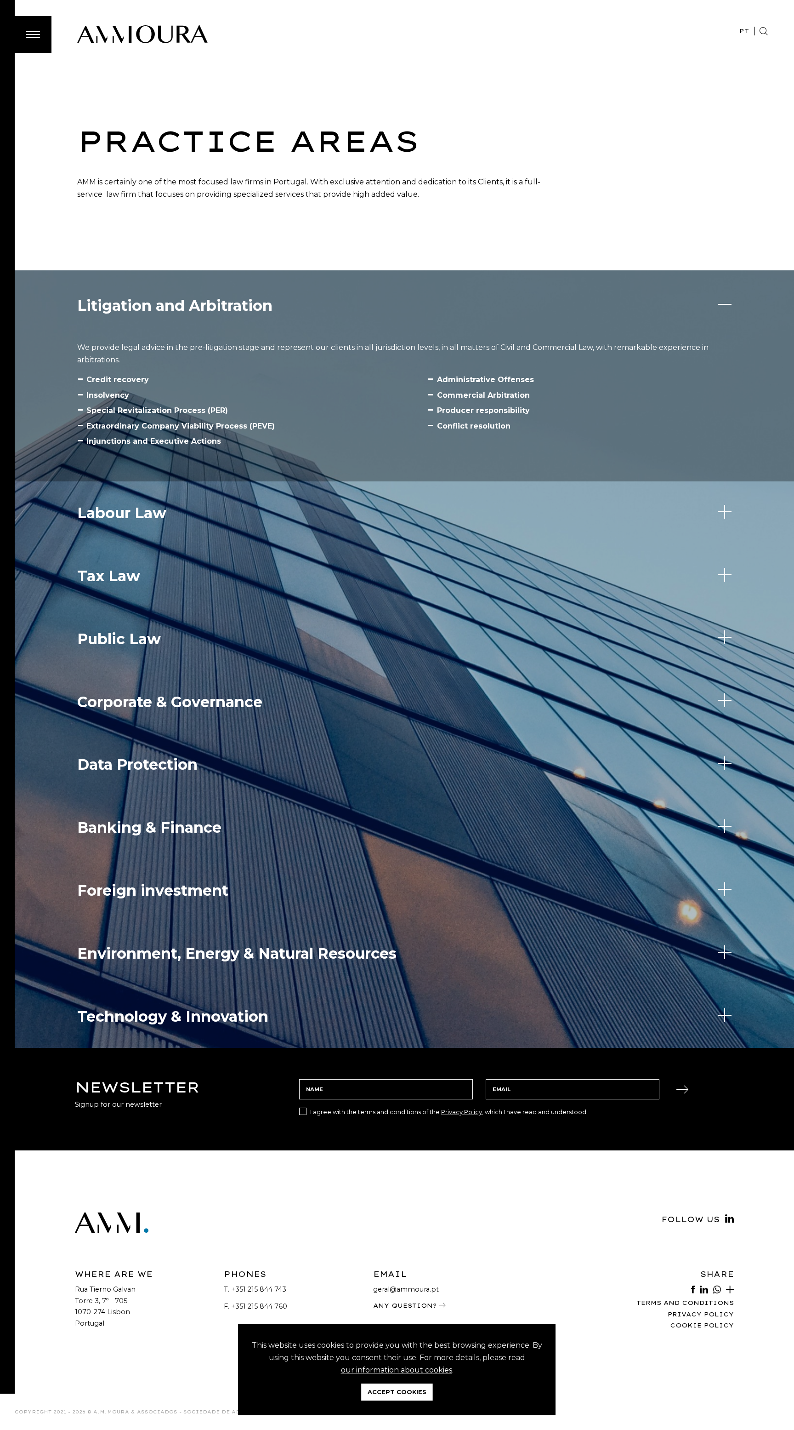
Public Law (119, 639)
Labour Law (121, 513)
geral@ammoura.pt (406, 1289)
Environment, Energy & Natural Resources (237, 953)
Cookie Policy (702, 1325)
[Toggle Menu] (33, 34)
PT (744, 30)
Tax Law (108, 576)
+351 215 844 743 (258, 1289)
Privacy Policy (461, 1111)
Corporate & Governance (169, 702)
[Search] (763, 31)
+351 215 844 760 (259, 1306)
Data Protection (137, 764)
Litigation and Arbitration (174, 306)
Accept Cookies (397, 1392)
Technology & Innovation (172, 1016)
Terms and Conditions (685, 1302)
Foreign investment (152, 890)
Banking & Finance (149, 827)
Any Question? (406, 1306)
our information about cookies (396, 1370)
